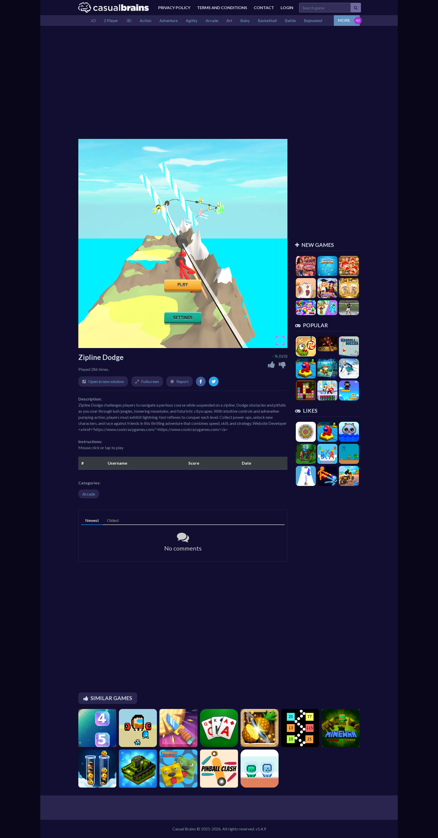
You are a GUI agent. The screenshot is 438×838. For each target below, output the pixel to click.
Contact (264, 7)
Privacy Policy (174, 7)
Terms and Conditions (222, 7)
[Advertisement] (219, 63)
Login (287, 7)
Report (182, 381)
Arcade (88, 493)
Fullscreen (150, 381)
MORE (344, 20)
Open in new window (106, 381)
